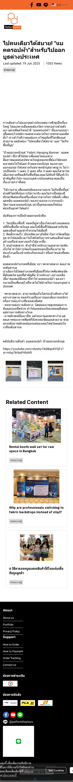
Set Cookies (56, 770)
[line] (46, 5)
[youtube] (39, 5)
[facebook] (32, 5)
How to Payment (13, 651)
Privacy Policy (11, 631)
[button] (59, 5)
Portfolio (8, 624)
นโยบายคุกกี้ (10, 775)
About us (8, 617)
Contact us (9, 664)
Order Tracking (12, 658)
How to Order (11, 644)
